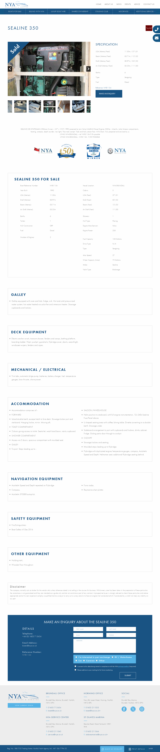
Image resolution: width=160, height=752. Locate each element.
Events (128, 4)
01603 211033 (92, 707)
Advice (137, 4)
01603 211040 (54, 731)
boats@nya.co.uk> (93, 710)
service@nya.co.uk (55, 734)
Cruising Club (101, 11)
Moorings (123, 11)
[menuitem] (15, 11)
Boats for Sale (14, 11)
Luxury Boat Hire (58, 11)
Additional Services (145, 11)
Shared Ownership (80, 11)
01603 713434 (54, 707)
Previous (9, 106)
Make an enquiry (113, 749)
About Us (109, 4)
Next (89, 106)
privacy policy (123, 666)
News (118, 4)
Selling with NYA (36, 11)
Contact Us (148, 4)
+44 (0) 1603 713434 (31, 636)
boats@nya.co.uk (29, 645)
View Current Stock (24, 705)
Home (98, 4)
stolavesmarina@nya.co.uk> (97, 734)
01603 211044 (92, 731)
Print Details (138, 749)
